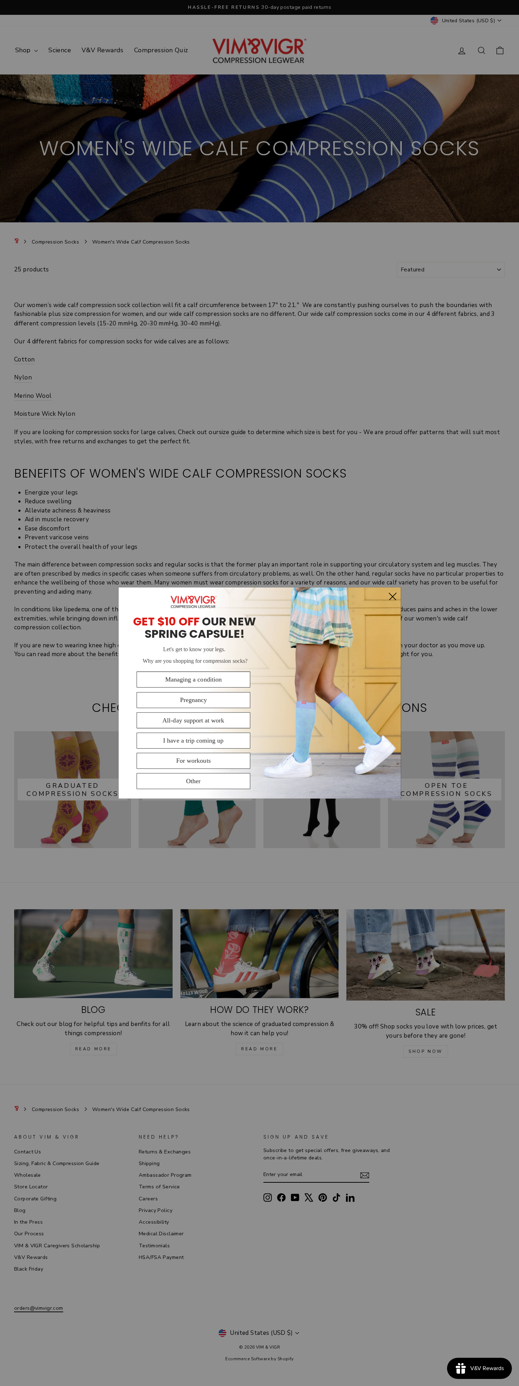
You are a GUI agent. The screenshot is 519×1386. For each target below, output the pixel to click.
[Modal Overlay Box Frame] (259, 693)
